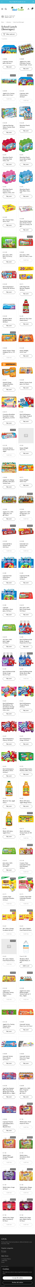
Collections (8, 22)
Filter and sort (10, 34)
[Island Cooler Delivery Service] (17, 8)
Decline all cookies (17, 1282)
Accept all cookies (17, 1278)
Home (2, 22)
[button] (32, 9)
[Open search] (5, 9)
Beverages (3, 1251)
